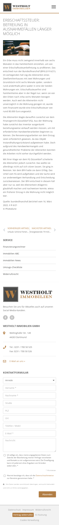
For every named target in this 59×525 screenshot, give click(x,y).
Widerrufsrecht (43, 509)
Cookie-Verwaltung (29, 520)
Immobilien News (12, 260)
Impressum (28, 509)
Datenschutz (14, 509)
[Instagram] (12, 317)
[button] (53, 6)
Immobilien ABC (11, 253)
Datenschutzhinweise (45, 475)
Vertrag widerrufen (23, 514)
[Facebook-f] (5, 317)
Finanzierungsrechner (14, 246)
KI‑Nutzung (41, 514)
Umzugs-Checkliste (12, 267)
